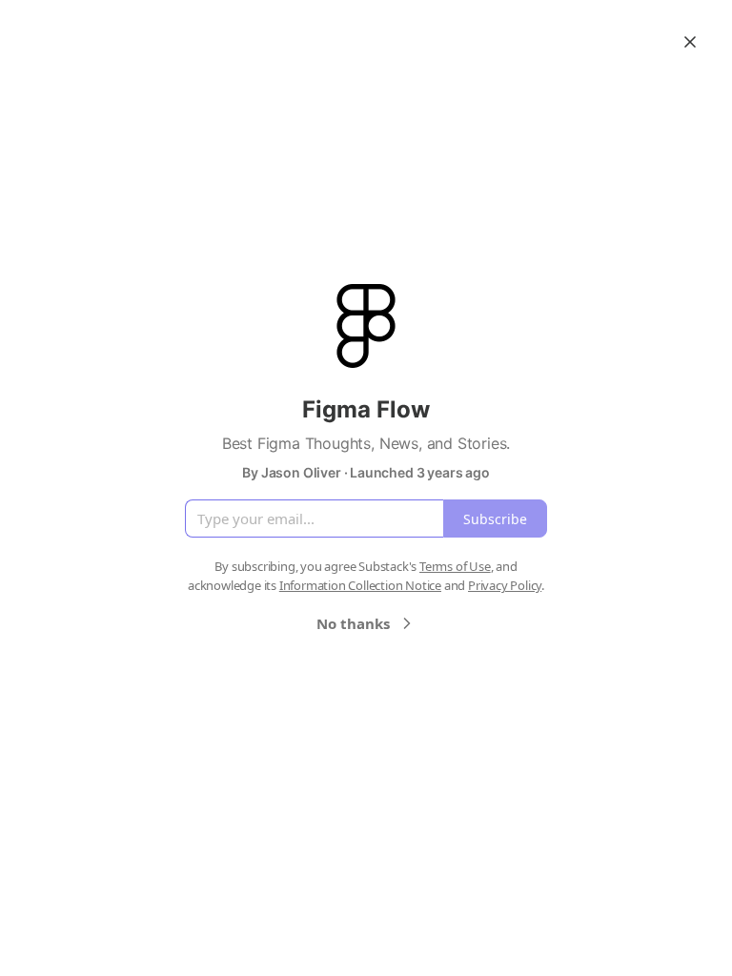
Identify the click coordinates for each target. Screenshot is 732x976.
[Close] (690, 42)
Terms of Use (455, 566)
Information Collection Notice (360, 585)
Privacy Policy (504, 585)
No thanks (353, 623)
